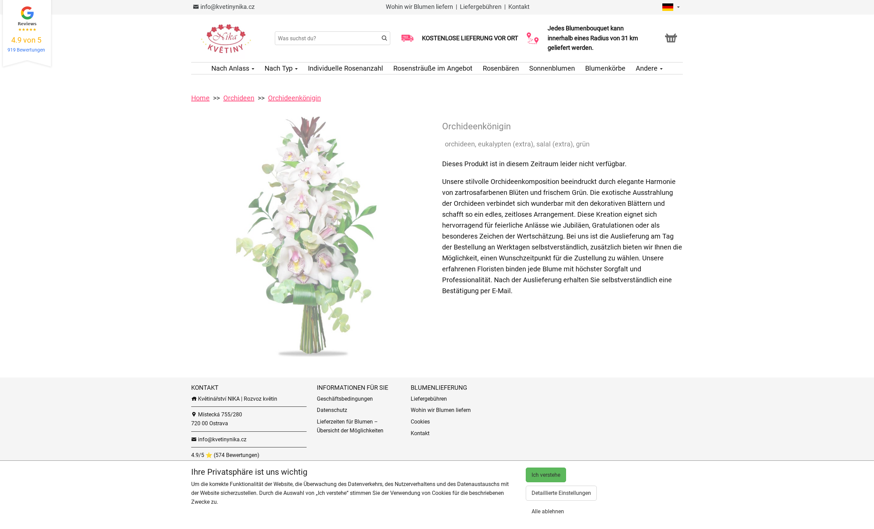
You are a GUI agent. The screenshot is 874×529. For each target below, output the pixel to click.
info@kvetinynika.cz (227, 6)
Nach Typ (279, 68)
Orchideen (238, 98)
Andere (647, 68)
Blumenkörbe (605, 68)
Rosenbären (501, 68)
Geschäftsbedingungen (345, 399)
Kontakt (519, 6)
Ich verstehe (546, 475)
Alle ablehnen (548, 511)
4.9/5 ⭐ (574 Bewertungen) (225, 455)
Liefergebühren (481, 6)
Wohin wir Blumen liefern (419, 6)
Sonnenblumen (552, 68)
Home (200, 98)
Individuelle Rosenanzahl (345, 68)
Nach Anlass (231, 68)
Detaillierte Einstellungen (561, 493)
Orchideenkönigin (294, 98)
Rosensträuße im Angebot (433, 68)
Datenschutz (332, 410)
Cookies (420, 421)
